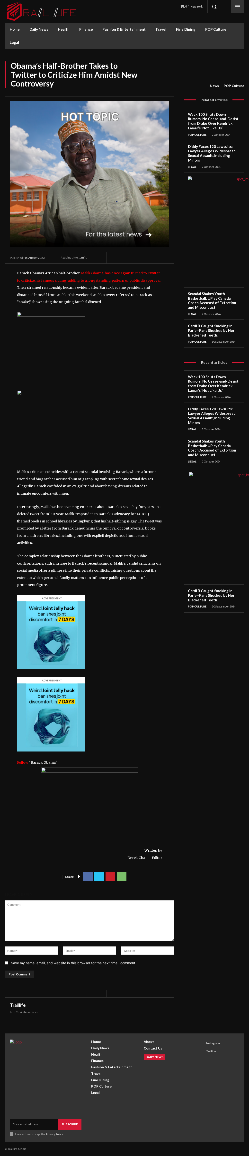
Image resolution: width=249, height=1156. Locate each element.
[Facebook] (88, 876)
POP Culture (234, 86)
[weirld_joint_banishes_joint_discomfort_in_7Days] (51, 673)
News (214, 86)
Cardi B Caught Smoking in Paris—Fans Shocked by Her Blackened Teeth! (211, 330)
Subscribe (70, 1124)
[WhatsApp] (121, 876)
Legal (192, 166)
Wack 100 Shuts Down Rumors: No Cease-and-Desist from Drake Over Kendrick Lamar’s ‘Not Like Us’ (213, 121)
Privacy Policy (54, 1134)
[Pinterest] (110, 876)
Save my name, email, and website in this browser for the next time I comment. (73, 963)
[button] (214, 6)
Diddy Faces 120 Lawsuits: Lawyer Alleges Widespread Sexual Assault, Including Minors (212, 153)
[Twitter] (99, 876)
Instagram (213, 1043)
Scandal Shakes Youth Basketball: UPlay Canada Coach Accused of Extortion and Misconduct (212, 300)
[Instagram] (200, 1043)
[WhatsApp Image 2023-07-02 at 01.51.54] (51, 315)
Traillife (18, 1005)
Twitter (211, 1051)
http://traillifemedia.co (24, 1012)
